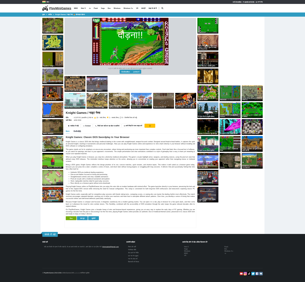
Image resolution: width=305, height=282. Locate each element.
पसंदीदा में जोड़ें (74, 126)
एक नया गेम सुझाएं (133, 256)
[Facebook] (257, 273)
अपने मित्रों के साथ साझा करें (133, 125)
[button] (162, 8)
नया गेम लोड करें (132, 259)
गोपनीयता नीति (132, 250)
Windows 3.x (128, 8)
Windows (117, 8)
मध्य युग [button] (82, 218)
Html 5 (83, 8)
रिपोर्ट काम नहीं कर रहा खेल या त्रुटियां (108, 126)
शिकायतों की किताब (133, 262)
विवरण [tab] (68, 131)
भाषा (47, 2)
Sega (103, 8)
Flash (96, 8)
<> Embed (87, 126)
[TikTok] (249, 273)
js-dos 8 (136, 72)
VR (137, 8)
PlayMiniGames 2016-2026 (52, 273)
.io (90, 8)
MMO (76, 8)
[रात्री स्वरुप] (150, 126)
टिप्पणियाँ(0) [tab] (77, 131)
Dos (109, 8)
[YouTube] (241, 273)
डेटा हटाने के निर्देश (133, 253)
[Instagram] (245, 273)
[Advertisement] (152, 84)
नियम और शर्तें (132, 247)
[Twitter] (253, 273)
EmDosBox (126, 72)
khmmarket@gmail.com (110, 247)
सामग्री (143, 8)
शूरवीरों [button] (93, 218)
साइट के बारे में (153, 8)
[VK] (261, 273)
